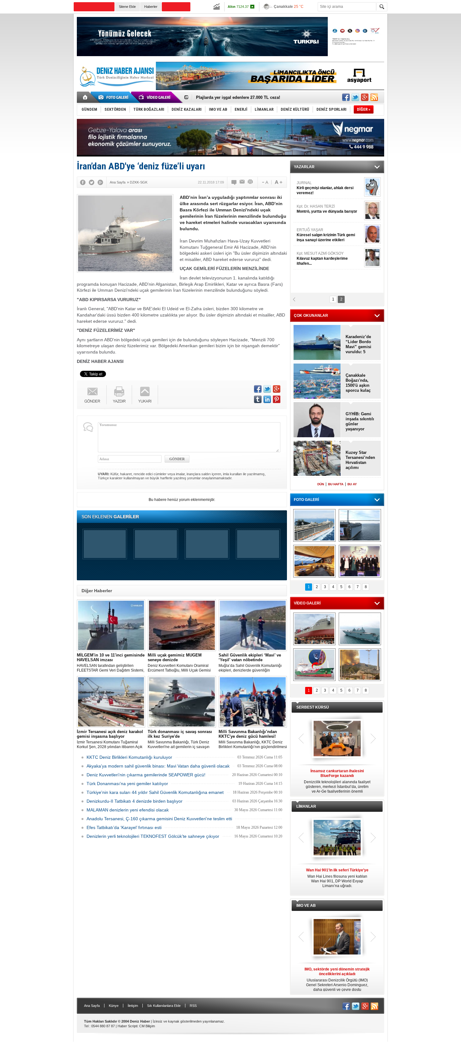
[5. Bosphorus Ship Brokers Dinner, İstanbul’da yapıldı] (360, 561)
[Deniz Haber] (116, 90)
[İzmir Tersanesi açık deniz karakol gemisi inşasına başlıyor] (111, 702)
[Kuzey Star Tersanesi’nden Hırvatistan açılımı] (317, 459)
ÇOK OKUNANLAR (311, 315)
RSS (193, 1005)
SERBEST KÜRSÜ (312, 707)
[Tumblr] (258, 399)
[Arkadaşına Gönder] (242, 182)
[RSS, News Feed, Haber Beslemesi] (374, 97)
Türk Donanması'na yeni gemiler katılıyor (127, 783)
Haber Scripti (127, 1026)
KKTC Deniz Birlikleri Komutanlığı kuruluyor (129, 757)
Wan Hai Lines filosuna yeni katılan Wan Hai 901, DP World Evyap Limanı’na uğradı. (337, 878)
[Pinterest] (276, 399)
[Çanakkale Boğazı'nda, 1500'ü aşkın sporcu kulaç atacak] (317, 382)
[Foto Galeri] (114, 97)
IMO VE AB (306, 905)
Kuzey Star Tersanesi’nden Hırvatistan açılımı (360, 460)
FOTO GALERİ (306, 499)
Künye (114, 1005)
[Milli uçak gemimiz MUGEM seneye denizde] (182, 625)
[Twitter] (91, 182)
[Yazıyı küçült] (264, 182)
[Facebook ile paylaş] (346, 97)
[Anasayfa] (85, 97)
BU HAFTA (335, 484)
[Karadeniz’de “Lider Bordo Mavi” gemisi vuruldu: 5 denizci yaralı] (317, 343)
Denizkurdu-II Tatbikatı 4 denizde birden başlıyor (135, 801)
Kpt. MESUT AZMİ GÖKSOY (322, 187)
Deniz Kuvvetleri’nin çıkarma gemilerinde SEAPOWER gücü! (146, 774)
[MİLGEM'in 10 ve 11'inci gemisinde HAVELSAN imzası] (111, 625)
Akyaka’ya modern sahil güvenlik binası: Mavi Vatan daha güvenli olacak (158, 765)
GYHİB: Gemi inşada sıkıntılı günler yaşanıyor (240, 97)
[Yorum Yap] (234, 182)
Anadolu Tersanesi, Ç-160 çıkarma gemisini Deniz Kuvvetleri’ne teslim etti (159, 818)
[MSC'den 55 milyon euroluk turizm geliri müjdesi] (314, 561)
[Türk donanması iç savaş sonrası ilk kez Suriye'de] (182, 702)
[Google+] (100, 182)
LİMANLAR (306, 806)
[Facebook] (83, 182)
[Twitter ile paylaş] (355, 97)
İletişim (133, 1005)
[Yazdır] (250, 182)
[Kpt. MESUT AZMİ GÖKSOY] (372, 186)
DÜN (320, 484)
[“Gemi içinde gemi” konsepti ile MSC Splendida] (314, 525)
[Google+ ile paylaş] (364, 97)
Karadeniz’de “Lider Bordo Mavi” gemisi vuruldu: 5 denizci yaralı (359, 344)
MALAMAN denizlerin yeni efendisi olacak (128, 809)
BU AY (352, 484)
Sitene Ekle (127, 6)
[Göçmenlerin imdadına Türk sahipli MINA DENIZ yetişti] (314, 664)
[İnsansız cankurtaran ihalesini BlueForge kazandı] (337, 739)
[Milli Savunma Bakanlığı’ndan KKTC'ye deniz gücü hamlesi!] (253, 702)
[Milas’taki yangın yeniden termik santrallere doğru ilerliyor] (360, 664)
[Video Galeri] (155, 97)
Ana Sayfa (92, 1005)
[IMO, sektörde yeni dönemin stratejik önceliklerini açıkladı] (337, 937)
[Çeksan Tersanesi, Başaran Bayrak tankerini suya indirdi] (314, 629)
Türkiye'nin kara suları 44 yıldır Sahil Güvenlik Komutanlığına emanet (155, 792)
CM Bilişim (147, 1026)
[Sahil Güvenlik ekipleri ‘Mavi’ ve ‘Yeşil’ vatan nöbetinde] (253, 625)
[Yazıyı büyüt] (278, 182)
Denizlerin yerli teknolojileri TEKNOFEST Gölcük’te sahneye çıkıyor (153, 836)
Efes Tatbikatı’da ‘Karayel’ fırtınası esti (124, 827)
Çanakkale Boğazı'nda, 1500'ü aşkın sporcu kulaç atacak (358, 383)
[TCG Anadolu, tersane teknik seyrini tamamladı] (360, 629)
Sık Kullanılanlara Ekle (164, 1005)
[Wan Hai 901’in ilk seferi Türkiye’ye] (337, 838)
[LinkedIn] (267, 399)
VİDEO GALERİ (307, 603)
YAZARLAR (304, 167)
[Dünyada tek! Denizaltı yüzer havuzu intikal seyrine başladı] (360, 525)
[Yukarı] (145, 394)
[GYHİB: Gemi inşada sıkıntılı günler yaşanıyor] (317, 420)
